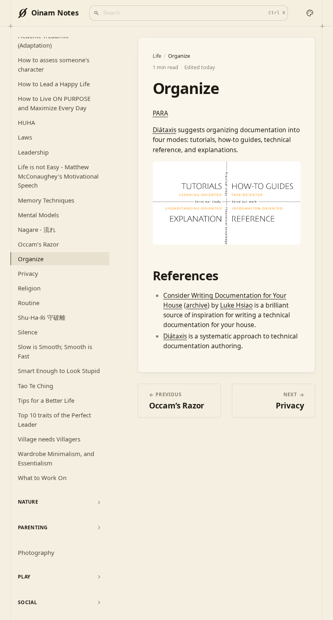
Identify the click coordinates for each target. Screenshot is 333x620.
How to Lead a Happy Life (54, 84)
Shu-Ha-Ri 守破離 (41, 317)
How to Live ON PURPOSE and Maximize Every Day (54, 103)
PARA (160, 113)
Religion (29, 288)
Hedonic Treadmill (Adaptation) (43, 40)
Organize (30, 259)
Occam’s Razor (38, 244)
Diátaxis (164, 129)
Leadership (33, 152)
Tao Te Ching (35, 386)
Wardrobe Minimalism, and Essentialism (56, 458)
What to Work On (42, 478)
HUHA (26, 122)
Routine (28, 303)
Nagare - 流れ (37, 229)
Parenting (33, 527)
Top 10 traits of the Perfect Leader (54, 419)
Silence (27, 332)
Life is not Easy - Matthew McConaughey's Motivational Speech (58, 176)
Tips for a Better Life (46, 400)
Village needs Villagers (49, 439)
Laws (25, 137)
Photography (36, 552)
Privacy (28, 273)
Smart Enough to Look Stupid (59, 371)
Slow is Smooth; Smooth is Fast (55, 351)
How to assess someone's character (53, 64)
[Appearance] (309, 13)
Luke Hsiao (236, 305)
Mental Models (38, 215)
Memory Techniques (46, 200)
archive (197, 305)
